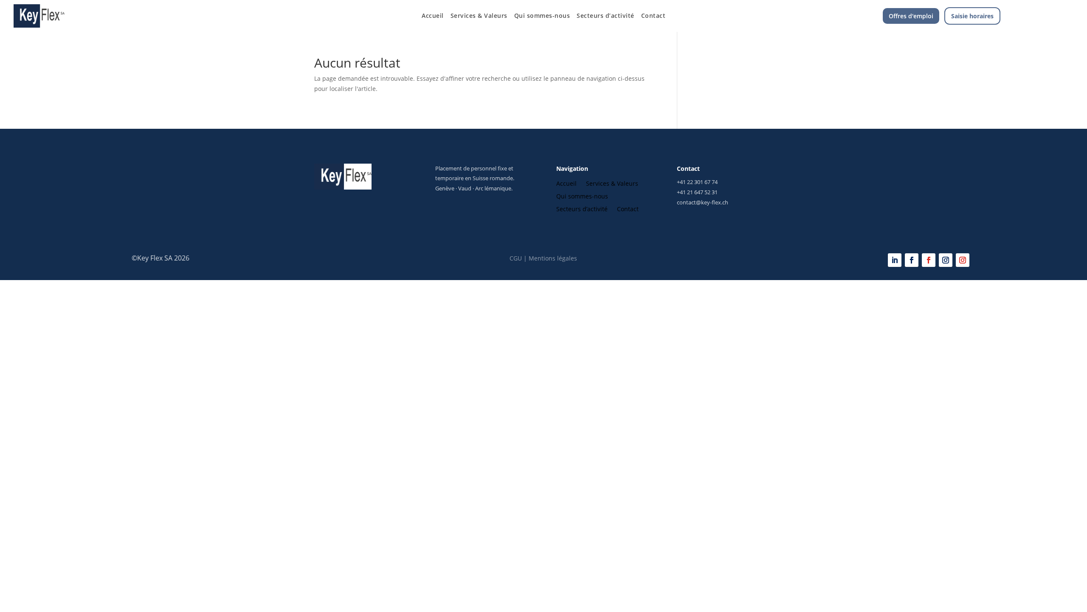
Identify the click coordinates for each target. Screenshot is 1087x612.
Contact (653, 16)
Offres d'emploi (911, 16)
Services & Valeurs (479, 16)
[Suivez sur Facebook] (911, 260)
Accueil (433, 16)
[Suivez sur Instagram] (945, 260)
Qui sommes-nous (542, 16)
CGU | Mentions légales (543, 258)
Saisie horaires (972, 16)
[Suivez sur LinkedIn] (894, 260)
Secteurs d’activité (605, 16)
